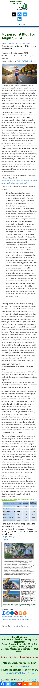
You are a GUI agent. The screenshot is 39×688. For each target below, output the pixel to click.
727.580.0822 (22, 666)
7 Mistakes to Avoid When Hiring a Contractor (17, 619)
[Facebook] (4, 613)
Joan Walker (26, 44)
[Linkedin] (12, 613)
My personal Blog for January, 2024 (14, 616)
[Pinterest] (16, 613)
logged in (13, 626)
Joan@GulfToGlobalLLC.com (19, 673)
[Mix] (20, 613)
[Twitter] (8, 613)
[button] (16, 24)
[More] (25, 613)
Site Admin (33, 680)
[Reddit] (25, 684)
